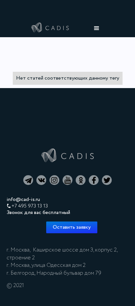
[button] (96, 28)
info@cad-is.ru (23, 199)
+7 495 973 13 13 (29, 206)
